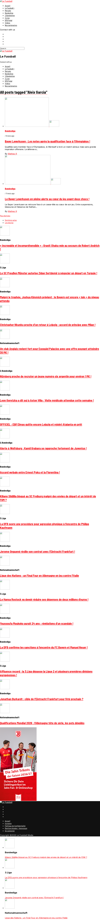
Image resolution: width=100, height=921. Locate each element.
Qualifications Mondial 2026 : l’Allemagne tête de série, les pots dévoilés (42, 723)
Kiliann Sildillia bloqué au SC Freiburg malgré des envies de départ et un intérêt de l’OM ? (46, 857)
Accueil (7, 5)
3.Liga (7, 18)
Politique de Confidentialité (15, 826)
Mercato (8, 10)
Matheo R (12, 153)
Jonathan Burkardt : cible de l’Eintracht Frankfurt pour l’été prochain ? (41, 699)
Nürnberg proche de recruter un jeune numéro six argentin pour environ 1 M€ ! (45, 376)
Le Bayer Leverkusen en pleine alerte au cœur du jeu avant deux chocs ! (47, 199)
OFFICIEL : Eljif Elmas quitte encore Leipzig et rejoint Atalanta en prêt (41, 424)
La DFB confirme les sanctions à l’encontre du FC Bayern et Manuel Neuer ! (44, 647)
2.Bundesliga (10, 15)
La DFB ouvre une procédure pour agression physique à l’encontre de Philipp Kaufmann (46, 877)
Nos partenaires (11, 25)
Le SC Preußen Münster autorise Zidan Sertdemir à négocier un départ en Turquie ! (48, 273)
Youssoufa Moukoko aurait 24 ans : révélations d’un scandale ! (36, 623)
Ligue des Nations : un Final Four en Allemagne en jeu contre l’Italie (39, 575)
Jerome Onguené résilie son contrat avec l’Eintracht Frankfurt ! (37, 551)
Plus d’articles (5, 216)
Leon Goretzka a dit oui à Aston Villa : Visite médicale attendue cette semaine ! (47, 400)
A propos (8, 823)
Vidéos (7, 23)
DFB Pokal (8, 20)
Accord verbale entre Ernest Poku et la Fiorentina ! (30, 472)
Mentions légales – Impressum (16, 828)
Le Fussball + (9, 8)
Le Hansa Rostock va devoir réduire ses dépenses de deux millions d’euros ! (44, 599)
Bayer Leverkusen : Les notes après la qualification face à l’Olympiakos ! (47, 141)
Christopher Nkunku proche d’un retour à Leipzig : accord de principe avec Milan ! (47, 324)
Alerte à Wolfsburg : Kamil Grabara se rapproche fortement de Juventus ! (43, 448)
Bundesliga (9, 13)
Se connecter (10, 831)
